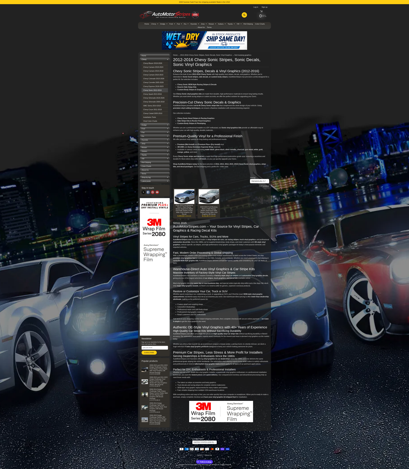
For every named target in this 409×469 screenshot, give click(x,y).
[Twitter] (143, 192)
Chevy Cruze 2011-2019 (152, 109)
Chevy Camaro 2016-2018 (153, 71)
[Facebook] (148, 192)
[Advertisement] (155, 301)
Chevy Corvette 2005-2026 (153, 82)
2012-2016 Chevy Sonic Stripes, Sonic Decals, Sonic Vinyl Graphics (206, 55)
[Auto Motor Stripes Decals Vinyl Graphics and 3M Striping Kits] (169, 15)
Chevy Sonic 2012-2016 (152, 90)
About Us (201, 27)
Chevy (155, 24)
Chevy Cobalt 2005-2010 (152, 113)
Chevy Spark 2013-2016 (152, 94)
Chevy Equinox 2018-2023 (153, 86)
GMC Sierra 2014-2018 (152, 106)
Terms (209, 27)
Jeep (204, 24)
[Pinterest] (153, 192)
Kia (186, 24)
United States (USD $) (204, 442)
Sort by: (253, 178)
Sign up (264, 7)
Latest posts (156, 181)
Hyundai (194, 24)
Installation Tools (149, 117)
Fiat (179, 24)
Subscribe (149, 353)
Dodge (164, 24)
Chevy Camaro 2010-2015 (153, 75)
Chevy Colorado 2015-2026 (153, 79)
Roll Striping (248, 24)
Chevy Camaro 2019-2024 (153, 67)
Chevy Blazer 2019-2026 (152, 63)
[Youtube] (157, 192)
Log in (255, 7)
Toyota (231, 24)
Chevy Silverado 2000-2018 (153, 102)
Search (200, 455)
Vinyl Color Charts (150, 121)
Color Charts (260, 24)
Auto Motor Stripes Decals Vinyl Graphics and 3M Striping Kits (204, 464)
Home (146, 24)
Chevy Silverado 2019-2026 (153, 98)
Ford (172, 24)
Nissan (213, 24)
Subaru (222, 24)
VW (239, 24)
